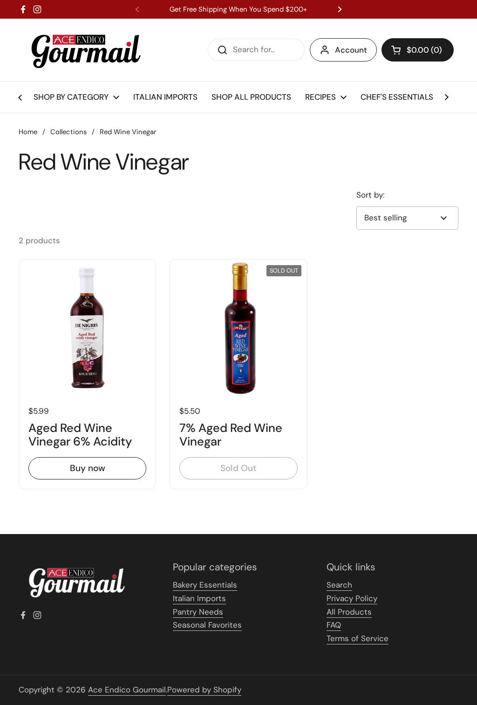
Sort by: (370, 195)
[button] (418, 50)
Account (351, 50)
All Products (349, 612)
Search (339, 585)
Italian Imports (199, 598)
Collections (68, 132)
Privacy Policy (352, 598)
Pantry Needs (198, 612)
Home (28, 132)
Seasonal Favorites (207, 625)
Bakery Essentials (205, 585)
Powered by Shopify (204, 689)
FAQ (334, 625)
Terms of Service (357, 638)
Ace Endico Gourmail (127, 689)
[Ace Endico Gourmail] (85, 50)
